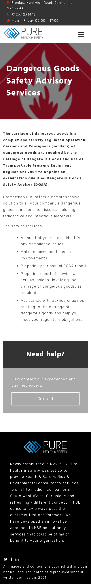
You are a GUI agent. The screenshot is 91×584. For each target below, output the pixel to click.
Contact (46, 398)
